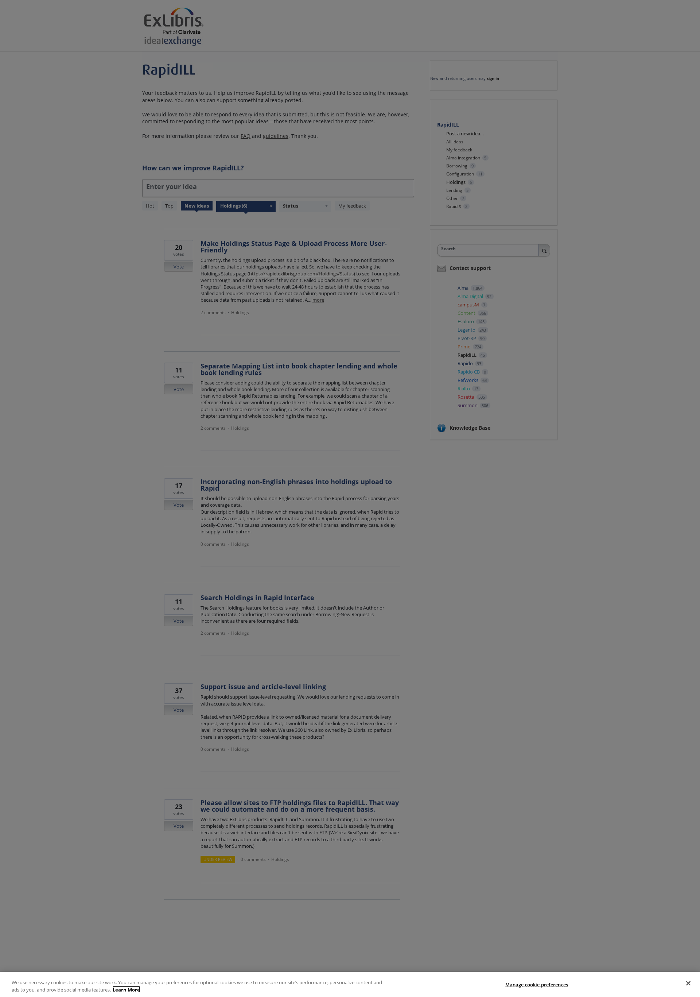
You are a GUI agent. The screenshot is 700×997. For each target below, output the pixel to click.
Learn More (126, 989)
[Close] (688, 983)
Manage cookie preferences (536, 984)
